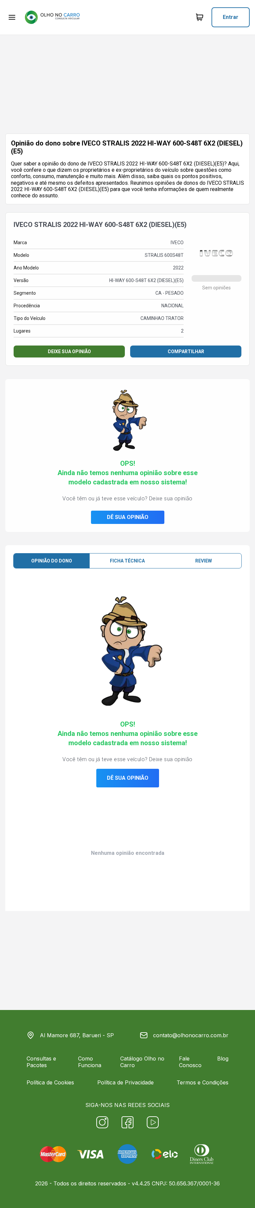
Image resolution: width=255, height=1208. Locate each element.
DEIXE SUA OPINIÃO (69, 351)
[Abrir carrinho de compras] (199, 17)
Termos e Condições (202, 1082)
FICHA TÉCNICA (127, 560)
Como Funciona (89, 1061)
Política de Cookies (50, 1082)
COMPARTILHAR (186, 351)
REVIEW (203, 560)
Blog (222, 1058)
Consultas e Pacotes (41, 1061)
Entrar (230, 17)
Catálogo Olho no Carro (142, 1061)
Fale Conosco (190, 1061)
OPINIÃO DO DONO (51, 560)
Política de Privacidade (125, 1082)
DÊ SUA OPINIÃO (127, 517)
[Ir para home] (52, 17)
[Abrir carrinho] (12, 17)
